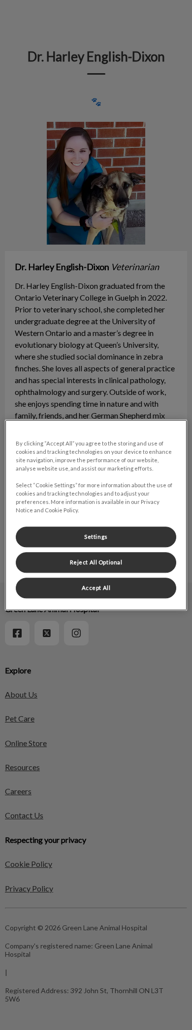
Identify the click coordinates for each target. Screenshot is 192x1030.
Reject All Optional (96, 562)
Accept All (96, 588)
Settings (96, 536)
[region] (96, 515)
